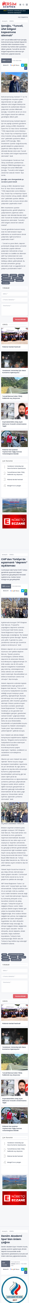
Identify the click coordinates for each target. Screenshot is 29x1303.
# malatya (5, 283)
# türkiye (5, 957)
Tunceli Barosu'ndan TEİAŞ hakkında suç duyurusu (14, 11)
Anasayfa (4, 21)
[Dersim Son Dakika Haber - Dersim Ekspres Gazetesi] (9, 4)
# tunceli (13, 957)
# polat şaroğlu (17, 278)
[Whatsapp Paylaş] (25, 65)
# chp (21, 275)
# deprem (19, 280)
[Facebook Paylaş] (25, 68)
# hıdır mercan (16, 960)
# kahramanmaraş (8, 280)
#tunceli (5, 275)
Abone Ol (5, 65)
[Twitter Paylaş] (22, 65)
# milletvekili (6, 278)
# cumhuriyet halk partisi (16, 954)
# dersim (13, 275)
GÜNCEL (11, 21)
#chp (4, 954)
